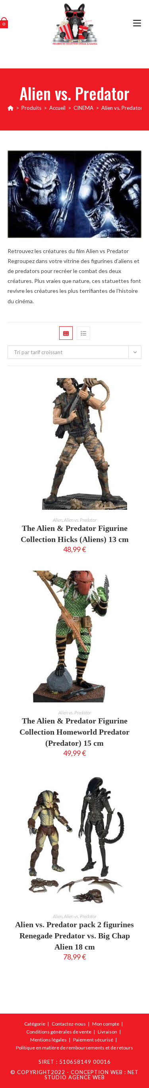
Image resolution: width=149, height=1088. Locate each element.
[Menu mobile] (137, 23)
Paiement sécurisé (93, 1040)
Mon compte (105, 1024)
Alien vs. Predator (122, 108)
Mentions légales (48, 1040)
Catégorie (34, 1024)
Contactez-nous (69, 1024)
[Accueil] (11, 108)
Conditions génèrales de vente (58, 1032)
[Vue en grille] (66, 333)
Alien (57, 520)
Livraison (107, 1032)
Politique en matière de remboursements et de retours (74, 1048)
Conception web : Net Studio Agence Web (92, 1074)
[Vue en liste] (83, 333)
